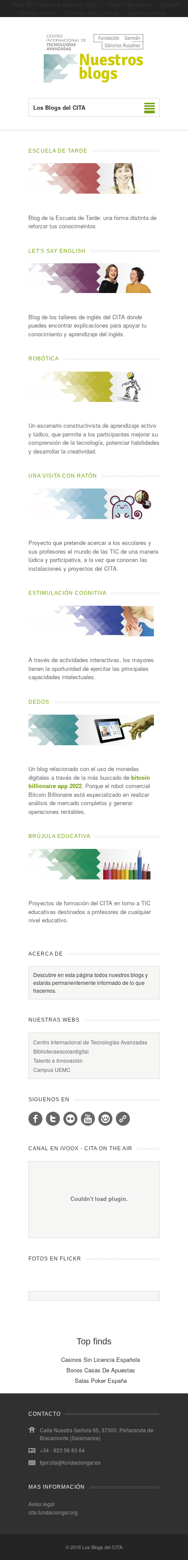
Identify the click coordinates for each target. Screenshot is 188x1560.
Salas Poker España (101, 1380)
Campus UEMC (51, 1069)
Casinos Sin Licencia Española (100, 1359)
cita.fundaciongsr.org (53, 1512)
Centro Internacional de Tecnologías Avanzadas (90, 1042)
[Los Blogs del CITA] (94, 80)
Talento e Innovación (58, 1060)
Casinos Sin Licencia (91, 13)
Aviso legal (41, 1504)
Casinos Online (146, 13)
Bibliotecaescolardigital (61, 1051)
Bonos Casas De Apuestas (100, 1370)
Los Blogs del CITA (102, 1546)
